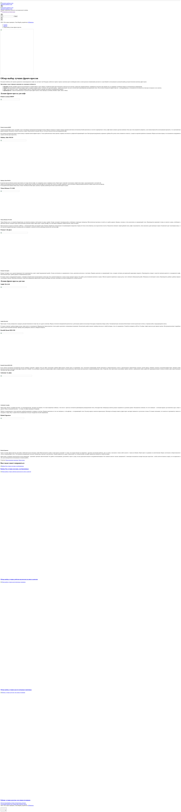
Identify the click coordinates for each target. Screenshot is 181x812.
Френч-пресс (22, 460)
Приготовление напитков (12, 460)
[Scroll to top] (4, 809)
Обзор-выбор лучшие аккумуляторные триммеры (16, 689)
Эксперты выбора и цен (6, 4)
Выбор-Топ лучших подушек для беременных (15, 469)
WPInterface (31, 22)
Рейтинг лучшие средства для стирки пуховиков (15, 800)
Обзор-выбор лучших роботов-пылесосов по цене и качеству (19, 579)
